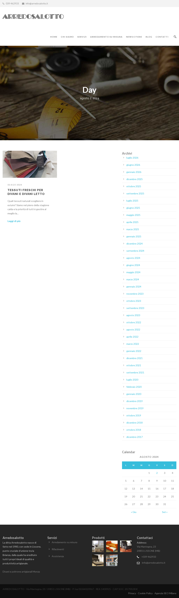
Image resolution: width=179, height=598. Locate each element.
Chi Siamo (67, 36)
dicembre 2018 (134, 422)
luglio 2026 (132, 157)
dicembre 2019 (134, 401)
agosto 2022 (133, 329)
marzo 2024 (132, 279)
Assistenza (58, 556)
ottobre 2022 (133, 322)
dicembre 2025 (134, 179)
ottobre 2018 (133, 429)
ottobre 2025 (133, 186)
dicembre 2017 (134, 436)
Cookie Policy (145, 593)
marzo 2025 (132, 229)
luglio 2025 (132, 200)
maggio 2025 (133, 214)
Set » (164, 512)
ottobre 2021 (133, 365)
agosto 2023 (133, 315)
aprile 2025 (132, 222)
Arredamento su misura (106, 36)
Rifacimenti (58, 549)
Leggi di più (14, 221)
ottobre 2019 (133, 415)
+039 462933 (148, 556)
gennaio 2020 (133, 393)
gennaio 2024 (133, 286)
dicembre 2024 (134, 243)
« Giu (133, 512)
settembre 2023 (135, 308)
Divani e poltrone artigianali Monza (21, 571)
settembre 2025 (135, 193)
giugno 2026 (133, 164)
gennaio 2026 (133, 171)
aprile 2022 (132, 336)
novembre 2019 (135, 408)
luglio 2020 (132, 379)
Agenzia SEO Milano (165, 593)
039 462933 (12, 3)
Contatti (162, 36)
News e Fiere (134, 36)
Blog (149, 36)
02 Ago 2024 (15, 184)
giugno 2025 (133, 207)
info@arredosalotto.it (153, 562)
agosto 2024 (133, 257)
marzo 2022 (132, 343)
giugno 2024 (133, 265)
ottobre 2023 (133, 300)
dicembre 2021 (134, 358)
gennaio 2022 (133, 350)
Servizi (82, 36)
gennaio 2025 (133, 236)
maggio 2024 (133, 272)
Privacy (132, 593)
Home (53, 36)
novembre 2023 (135, 293)
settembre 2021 (135, 372)
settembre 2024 (135, 250)
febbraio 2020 (134, 386)
